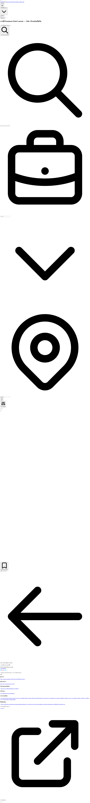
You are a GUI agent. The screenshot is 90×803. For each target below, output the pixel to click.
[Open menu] (4, 18)
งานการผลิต (73, 698)
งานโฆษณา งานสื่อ (84, 698)
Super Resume (22, 679)
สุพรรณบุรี (47, 704)
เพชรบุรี (50, 704)
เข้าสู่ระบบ (2, 15)
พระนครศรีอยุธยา (39, 704)
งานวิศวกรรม (41, 698)
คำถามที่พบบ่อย (3, 693)
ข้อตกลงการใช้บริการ (15, 688)
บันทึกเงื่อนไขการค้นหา (4, 569)
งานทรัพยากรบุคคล (27, 698)
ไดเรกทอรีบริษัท (17, 679)
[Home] (3, 0)
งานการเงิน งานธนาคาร (15, 698)
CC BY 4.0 (2, 708)
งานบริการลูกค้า (8, 698)
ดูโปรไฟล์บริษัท (3, 668)
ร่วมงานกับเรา (8, 693)
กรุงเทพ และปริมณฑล (4, 704)
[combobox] (45, 216)
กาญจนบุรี (59, 704)
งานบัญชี (22, 698)
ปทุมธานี (22, 704)
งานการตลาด (2, 698)
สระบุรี (44, 704)
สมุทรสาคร (31, 704)
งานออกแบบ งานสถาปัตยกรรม (50, 698)
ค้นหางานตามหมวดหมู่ (4, 679)
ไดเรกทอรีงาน (11, 679)
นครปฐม (16, 704)
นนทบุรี (19, 704)
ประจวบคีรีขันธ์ (55, 704)
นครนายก (63, 704)
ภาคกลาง (34, 704)
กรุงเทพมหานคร (11, 704)
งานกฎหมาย (58, 698)
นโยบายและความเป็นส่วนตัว (5, 688)
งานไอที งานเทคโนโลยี (35, 698)
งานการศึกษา (78, 698)
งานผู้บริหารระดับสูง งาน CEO (65, 698)
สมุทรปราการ (26, 704)
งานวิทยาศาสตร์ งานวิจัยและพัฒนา (9, 699)
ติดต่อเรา (13, 693)
